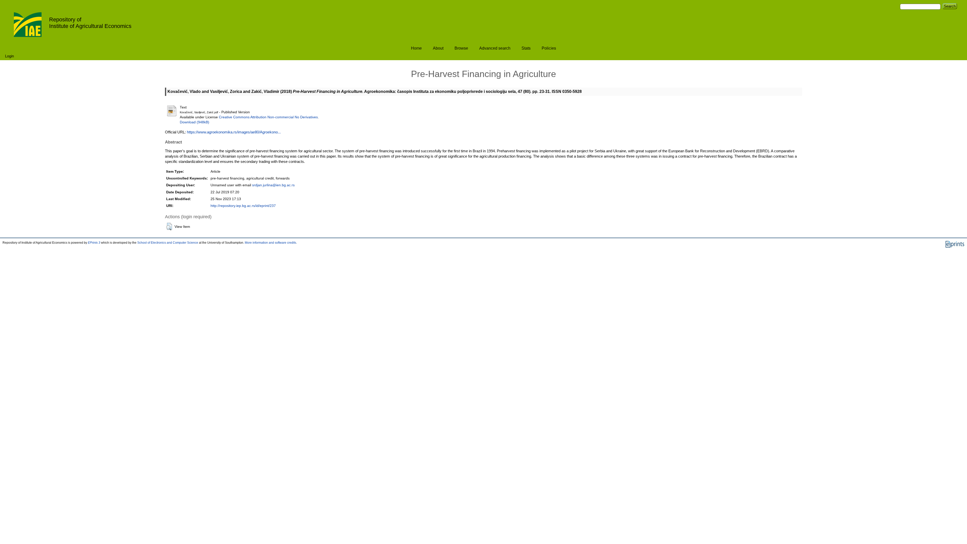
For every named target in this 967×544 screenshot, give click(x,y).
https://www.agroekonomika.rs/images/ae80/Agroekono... (234, 132)
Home (416, 48)
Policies (549, 48)
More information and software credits (270, 242)
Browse (461, 48)
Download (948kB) (194, 122)
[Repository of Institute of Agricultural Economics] (27, 24)
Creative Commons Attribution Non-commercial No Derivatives (268, 117)
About (438, 48)
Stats (526, 48)
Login (9, 56)
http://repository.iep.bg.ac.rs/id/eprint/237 (243, 206)
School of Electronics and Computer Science (167, 242)
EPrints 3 (94, 242)
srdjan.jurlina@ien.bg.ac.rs (273, 185)
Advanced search (494, 48)
